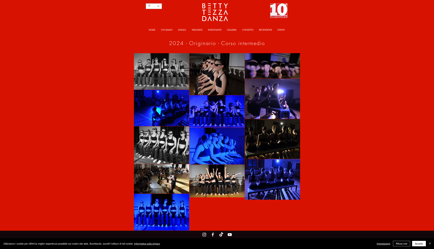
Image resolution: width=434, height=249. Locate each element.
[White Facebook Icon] (212, 234)
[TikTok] (221, 234)
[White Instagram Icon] (204, 234)
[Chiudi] (430, 243)
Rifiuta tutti (401, 243)
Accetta (419, 243)
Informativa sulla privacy (147, 243)
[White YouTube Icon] (229, 234)
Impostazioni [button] (383, 243)
